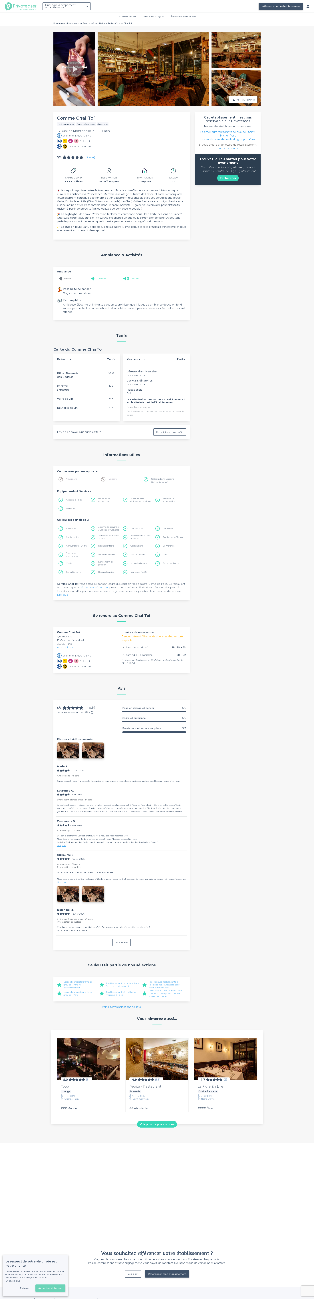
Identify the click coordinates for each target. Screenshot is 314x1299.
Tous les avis (121, 942)
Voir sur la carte (66, 647)
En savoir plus (12, 1280)
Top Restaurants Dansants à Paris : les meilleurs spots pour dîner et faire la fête (164, 984)
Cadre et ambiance (154, 718)
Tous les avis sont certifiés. (73, 712)
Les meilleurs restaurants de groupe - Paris (77, 993)
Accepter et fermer (50, 1288)
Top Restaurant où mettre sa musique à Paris (121, 993)
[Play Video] (74, 69)
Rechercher (228, 178)
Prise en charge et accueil (154, 708)
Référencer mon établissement (280, 6)
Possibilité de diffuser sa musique (140, 500)
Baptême (168, 528)
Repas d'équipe (106, 572)
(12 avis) (89, 157)
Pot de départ (137, 554)
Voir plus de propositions (157, 1124)
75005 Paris (64, 643)
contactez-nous (228, 148)
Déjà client (133, 1273)
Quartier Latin (65, 636)
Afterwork (71, 528)
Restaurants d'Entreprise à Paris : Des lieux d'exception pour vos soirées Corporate (165, 993)
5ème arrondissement (95, 587)
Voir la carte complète (172, 432)
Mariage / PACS (138, 572)
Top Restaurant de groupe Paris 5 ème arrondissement (122, 984)
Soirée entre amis (127, 16)
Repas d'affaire (106, 545)
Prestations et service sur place (154, 728)
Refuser (24, 1288)
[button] (68, 750)
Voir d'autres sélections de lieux (121, 1007)
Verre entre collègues (153, 16)
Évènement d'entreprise (183, 16)
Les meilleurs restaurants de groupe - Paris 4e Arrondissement (77, 984)
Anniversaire (72, 537)
